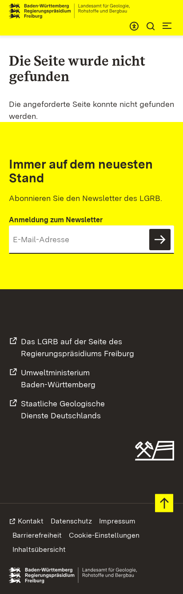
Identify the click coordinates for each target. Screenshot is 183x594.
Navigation (167, 26)
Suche (150, 26)
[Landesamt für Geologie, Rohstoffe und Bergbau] (73, 11)
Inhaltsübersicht (39, 549)
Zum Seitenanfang (164, 503)
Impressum (117, 521)
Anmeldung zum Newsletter (56, 220)
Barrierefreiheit (37, 535)
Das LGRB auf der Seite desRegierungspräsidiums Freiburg (77, 347)
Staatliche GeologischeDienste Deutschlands (63, 409)
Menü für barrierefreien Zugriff (134, 26)
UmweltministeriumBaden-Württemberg (58, 378)
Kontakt (31, 521)
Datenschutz (71, 521)
